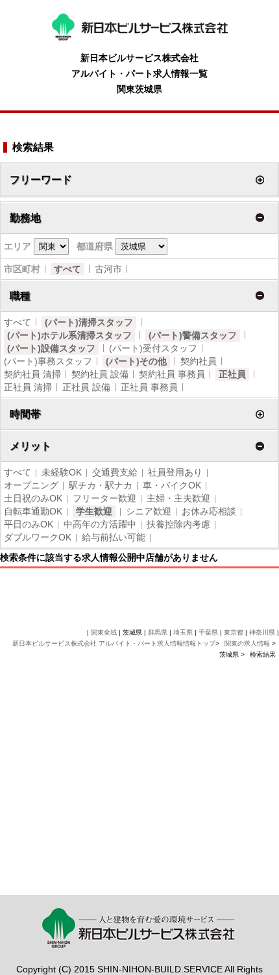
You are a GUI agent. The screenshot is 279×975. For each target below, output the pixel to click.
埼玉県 (183, 632)
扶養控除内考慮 (178, 524)
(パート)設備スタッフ (51, 348)
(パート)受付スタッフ (153, 348)
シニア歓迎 (148, 511)
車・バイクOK (172, 485)
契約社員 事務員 (172, 374)
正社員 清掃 (28, 387)
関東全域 (104, 632)
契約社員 (198, 361)
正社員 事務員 (149, 387)
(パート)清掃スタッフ (89, 322)
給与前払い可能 (113, 537)
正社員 (232, 374)
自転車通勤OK (33, 511)
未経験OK (62, 472)
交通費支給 (115, 472)
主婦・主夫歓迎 (178, 498)
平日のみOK (28, 524)
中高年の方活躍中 (100, 524)
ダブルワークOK (37, 537)
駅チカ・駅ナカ (100, 485)
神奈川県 (262, 632)
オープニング (31, 485)
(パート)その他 (136, 361)
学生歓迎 (94, 511)
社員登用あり (175, 472)
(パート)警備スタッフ (193, 335)
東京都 (233, 632)
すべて (67, 269)
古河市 (108, 269)
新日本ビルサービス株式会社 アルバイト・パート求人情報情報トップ (113, 643)
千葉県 (208, 632)
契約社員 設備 (99, 374)
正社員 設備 (86, 387)
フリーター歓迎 (104, 498)
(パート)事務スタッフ (48, 361)
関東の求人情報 (248, 643)
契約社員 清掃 (32, 374)
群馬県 (157, 632)
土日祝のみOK (33, 498)
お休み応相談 (209, 511)
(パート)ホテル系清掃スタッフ (69, 335)
